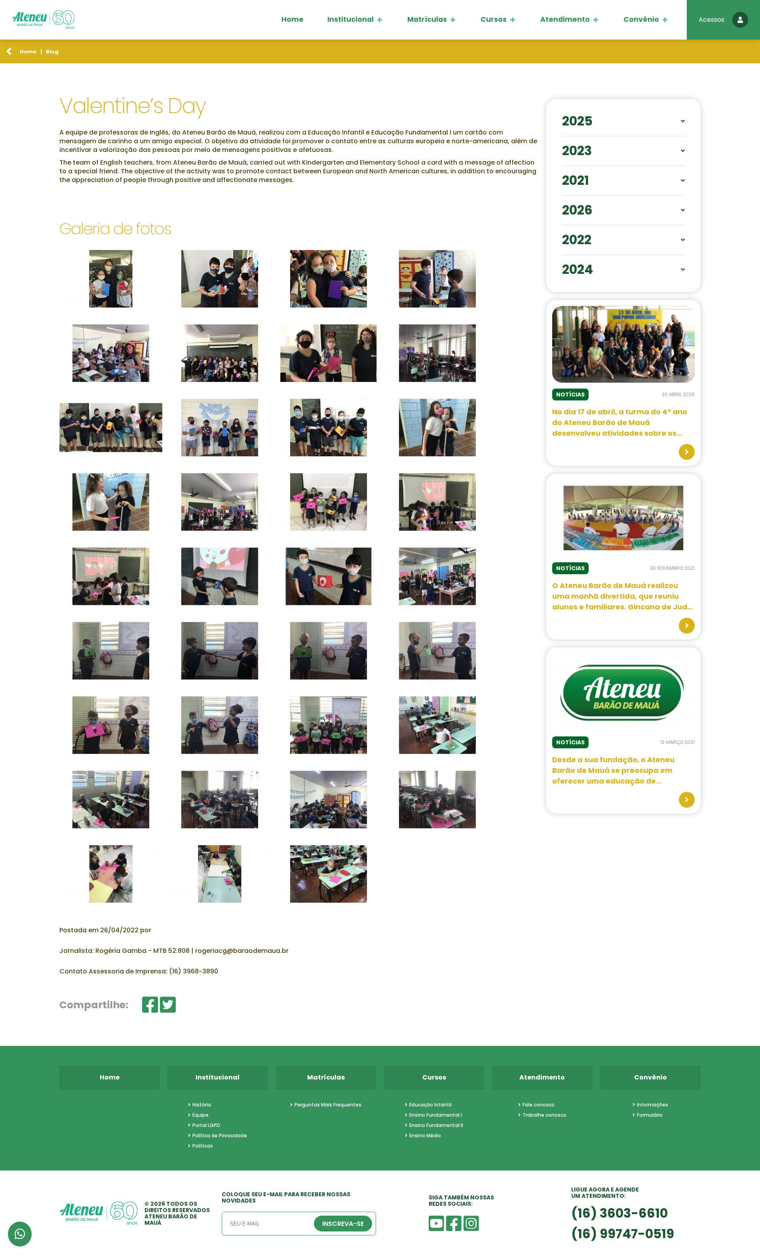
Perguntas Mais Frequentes (327, 1104)
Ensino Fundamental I (435, 1115)
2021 (575, 180)
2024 (577, 269)
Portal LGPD (206, 1125)
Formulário (650, 1115)
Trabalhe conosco (544, 1115)
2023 (577, 150)
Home (292, 19)
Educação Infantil (430, 1104)
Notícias (570, 394)
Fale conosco (538, 1104)
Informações (652, 1104)
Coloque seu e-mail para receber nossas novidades (286, 1197)
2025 (577, 121)
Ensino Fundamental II (436, 1125)
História (201, 1104)
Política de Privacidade (219, 1135)
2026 (577, 210)
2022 (576, 239)
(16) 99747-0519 (622, 1234)
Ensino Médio (425, 1135)
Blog (52, 51)
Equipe (200, 1115)
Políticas (202, 1145)
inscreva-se (343, 1223)
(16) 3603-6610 (619, 1213)
